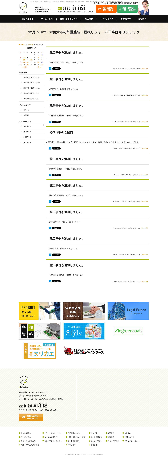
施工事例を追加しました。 (67, 52)
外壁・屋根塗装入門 (28, 441)
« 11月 (24, 67)
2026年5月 (27, 142)
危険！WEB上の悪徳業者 (30, 445)
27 (28, 64)
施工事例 (26, 115)
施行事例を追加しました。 (67, 105)
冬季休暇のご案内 (61, 132)
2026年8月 (27, 126)
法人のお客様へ (96, 441)
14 (31, 60)
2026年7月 (27, 131)
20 (28, 62)
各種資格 (94, 445)
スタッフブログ (113, 441)
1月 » (38, 67)
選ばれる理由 (26, 433)
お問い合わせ (129, 437)
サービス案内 (26, 437)
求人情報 (94, 433)
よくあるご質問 (73, 441)
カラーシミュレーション (53, 433)
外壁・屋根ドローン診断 (76, 437)
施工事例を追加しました (31, 77)
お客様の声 (72, 445)
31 (42, 64)
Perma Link (144, 68)
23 (38, 62)
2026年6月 (27, 137)
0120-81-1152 (74, 8)
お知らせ (26, 110)
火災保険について (74, 433)
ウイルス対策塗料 (50, 437)
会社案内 (127, 433)
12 (24, 60)
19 (24, 62)
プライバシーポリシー (132, 441)
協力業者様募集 (96, 437)
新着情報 (111, 437)
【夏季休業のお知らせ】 (31, 99)
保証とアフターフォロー (53, 441)
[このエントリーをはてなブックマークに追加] (50, 69)
